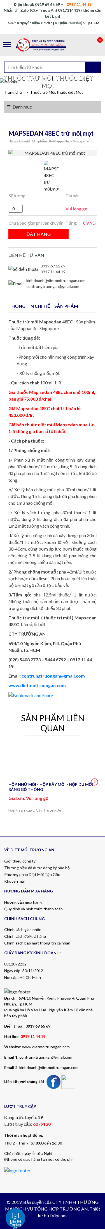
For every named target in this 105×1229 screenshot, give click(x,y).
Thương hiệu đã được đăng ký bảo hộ (37, 867)
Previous (10, 781)
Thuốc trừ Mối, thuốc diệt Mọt (56, 92)
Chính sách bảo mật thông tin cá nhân (37, 943)
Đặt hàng (39, 234)
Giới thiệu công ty (20, 861)
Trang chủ (13, 92)
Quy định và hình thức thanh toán (33, 908)
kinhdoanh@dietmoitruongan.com (55, 280)
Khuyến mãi (14, 881)
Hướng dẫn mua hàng (23, 902)
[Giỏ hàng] (94, 45)
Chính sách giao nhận (22, 929)
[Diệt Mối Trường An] (52, 45)
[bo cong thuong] (17, 1169)
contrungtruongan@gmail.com (52, 286)
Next (94, 781)
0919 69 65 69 (53, 266)
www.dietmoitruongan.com (37, 685)
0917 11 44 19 (53, 271)
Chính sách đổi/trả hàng (25, 936)
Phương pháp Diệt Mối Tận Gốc (32, 874)
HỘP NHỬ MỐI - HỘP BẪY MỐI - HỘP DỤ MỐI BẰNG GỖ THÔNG (50, 787)
